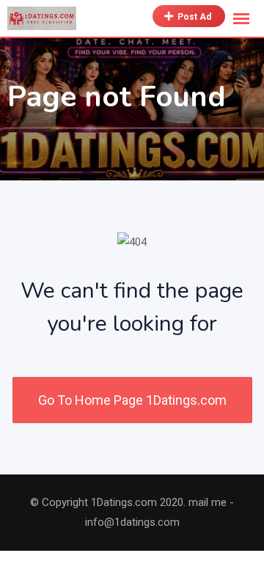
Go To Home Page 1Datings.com (132, 400)
